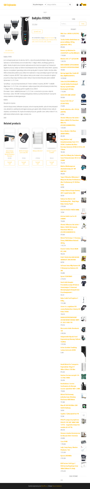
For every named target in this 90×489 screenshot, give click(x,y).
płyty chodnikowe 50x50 (51, 40)
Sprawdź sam (37, 31)
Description (8, 50)
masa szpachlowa (42, 40)
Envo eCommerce (57, 486)
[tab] (10, 50)
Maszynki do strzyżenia (49, 38)
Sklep (45, 12)
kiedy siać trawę (35, 40)
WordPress (44, 486)
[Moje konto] (77, 4)
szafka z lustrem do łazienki (37, 41)
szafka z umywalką (47, 41)
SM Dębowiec (10, 4)
